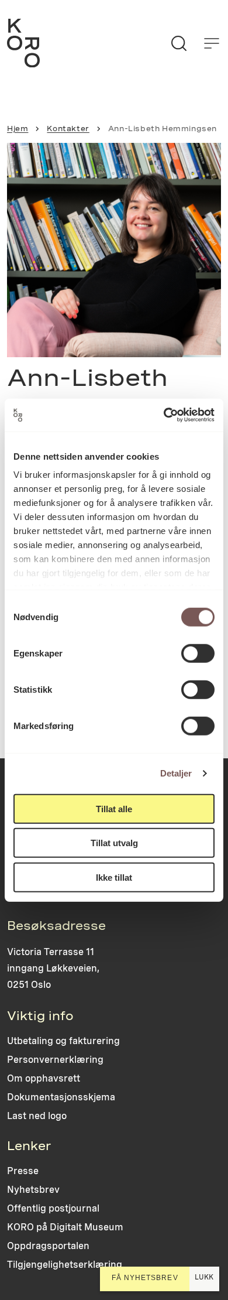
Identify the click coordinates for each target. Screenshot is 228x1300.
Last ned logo (37, 1115)
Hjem (17, 129)
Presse (23, 1170)
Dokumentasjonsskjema (61, 1097)
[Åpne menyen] (211, 43)
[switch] (198, 653)
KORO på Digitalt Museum (65, 1227)
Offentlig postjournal (53, 1208)
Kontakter (68, 129)
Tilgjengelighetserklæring (64, 1264)
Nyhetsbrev (33, 1189)
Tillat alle (114, 808)
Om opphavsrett (43, 1078)
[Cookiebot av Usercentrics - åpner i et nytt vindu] (164, 415)
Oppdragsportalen (48, 1245)
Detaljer (176, 773)
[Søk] (179, 43)
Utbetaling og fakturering (63, 1040)
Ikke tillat (114, 877)
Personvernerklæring (55, 1059)
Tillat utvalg (114, 843)
